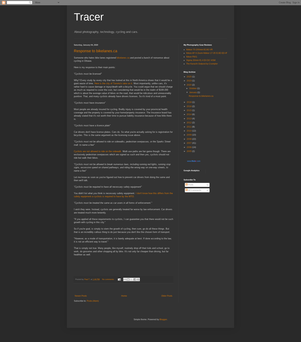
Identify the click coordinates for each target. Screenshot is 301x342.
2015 (189, 110)
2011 (189, 127)
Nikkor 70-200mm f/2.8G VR (199, 49)
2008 (189, 139)
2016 (189, 106)
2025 (189, 76)
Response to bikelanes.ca (95, 51)
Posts (190, 185)
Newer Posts (81, 296)
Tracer (89, 17)
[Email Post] (119, 279)
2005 (189, 151)
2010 (189, 131)
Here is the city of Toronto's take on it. (113, 83)
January (193, 92)
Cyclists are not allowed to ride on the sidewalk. (98, 151)
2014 (189, 114)
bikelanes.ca (123, 57)
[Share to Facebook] (135, 279)
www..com (193, 161)
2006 (189, 147)
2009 (189, 135)
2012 (189, 122)
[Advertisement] (123, 289)
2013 (189, 118)
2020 (189, 85)
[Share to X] (131, 279)
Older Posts (166, 296)
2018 (189, 102)
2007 (189, 143)
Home (124, 296)
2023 (189, 80)
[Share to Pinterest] (138, 279)
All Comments (194, 190)
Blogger (163, 319)
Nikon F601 (191, 57)
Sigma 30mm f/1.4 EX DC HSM (200, 60)
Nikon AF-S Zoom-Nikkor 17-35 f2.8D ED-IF (206, 53)
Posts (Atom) (93, 301)
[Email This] (125, 279)
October (193, 88)
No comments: (108, 279)
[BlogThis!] (128, 279)
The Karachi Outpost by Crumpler (202, 64)
